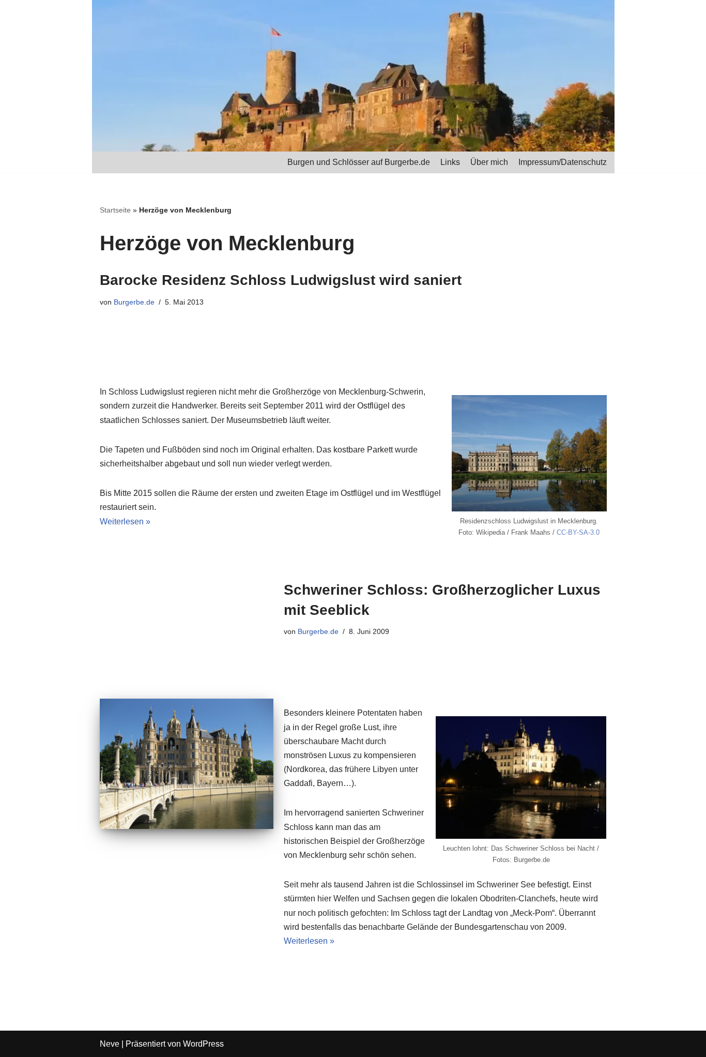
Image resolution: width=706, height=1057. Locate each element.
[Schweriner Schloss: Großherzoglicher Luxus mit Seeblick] (186, 764)
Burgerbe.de (134, 302)
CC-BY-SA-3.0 (578, 532)
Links (450, 162)
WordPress (203, 1043)
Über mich (489, 162)
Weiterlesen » (125, 521)
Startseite (115, 210)
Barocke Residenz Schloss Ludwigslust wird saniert (281, 280)
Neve (109, 1043)
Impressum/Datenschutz (562, 162)
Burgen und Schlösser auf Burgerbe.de (358, 162)
